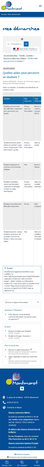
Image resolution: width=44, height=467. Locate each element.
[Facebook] (22, 388)
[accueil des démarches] (22, 39)
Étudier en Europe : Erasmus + (19, 336)
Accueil (4, 14)
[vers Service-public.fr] (25, 49)
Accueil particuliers (11, 55)
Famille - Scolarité (26, 55)
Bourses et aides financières (19, 350)
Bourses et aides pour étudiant (15, 58)
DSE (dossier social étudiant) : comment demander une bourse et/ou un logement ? (22, 317)
